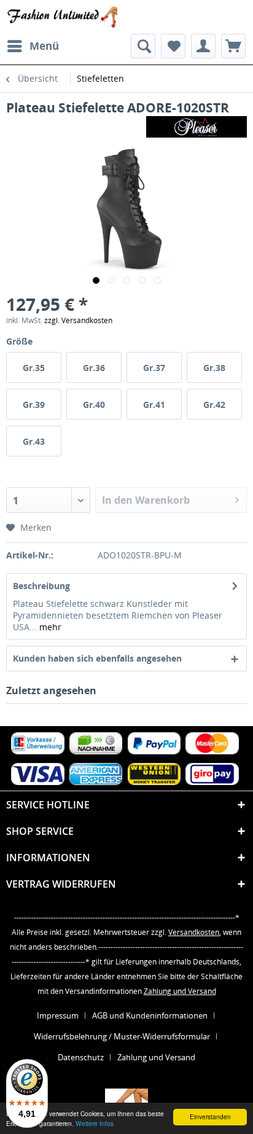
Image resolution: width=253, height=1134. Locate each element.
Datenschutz (81, 1057)
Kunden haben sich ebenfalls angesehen (97, 658)
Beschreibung (41, 586)
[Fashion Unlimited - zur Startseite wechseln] (61, 17)
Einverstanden (210, 1116)
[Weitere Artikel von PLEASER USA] (196, 127)
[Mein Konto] (203, 46)
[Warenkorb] (233, 46)
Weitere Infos (95, 1123)
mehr (49, 627)
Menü (44, 46)
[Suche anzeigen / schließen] (143, 46)
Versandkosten (193, 932)
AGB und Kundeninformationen (150, 1015)
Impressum (58, 1015)
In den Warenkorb (146, 500)
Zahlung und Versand (180, 991)
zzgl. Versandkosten (78, 320)
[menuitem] (32, 46)
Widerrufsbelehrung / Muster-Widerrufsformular (122, 1036)
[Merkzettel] (173, 46)
